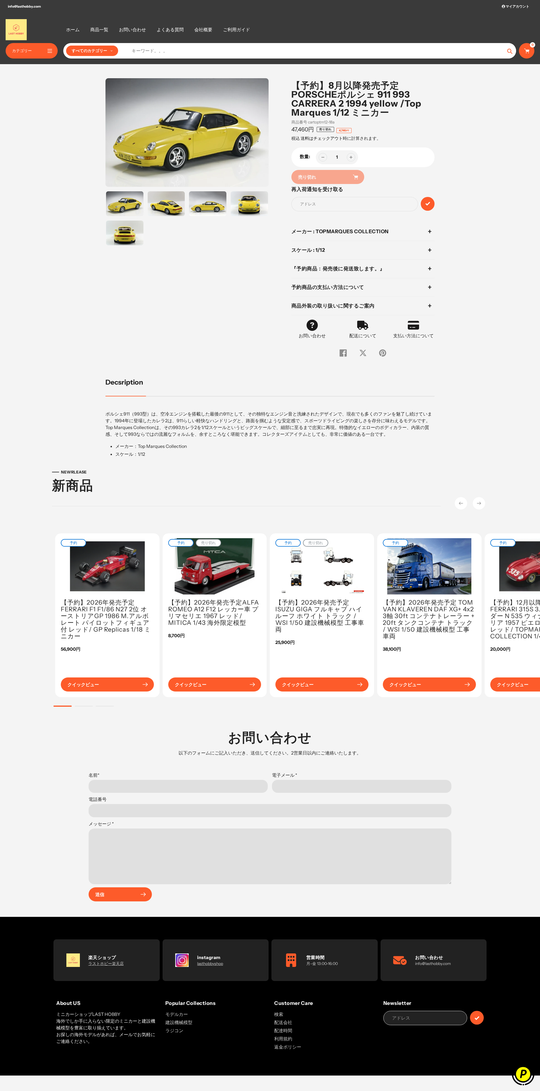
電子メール (284, 775)
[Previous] (461, 503)
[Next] (479, 503)
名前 (94, 775)
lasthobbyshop (210, 963)
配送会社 (283, 1022)
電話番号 (98, 799)
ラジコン (174, 1030)
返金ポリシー (287, 1047)
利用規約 (283, 1038)
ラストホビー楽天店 (106, 963)
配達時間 (283, 1030)
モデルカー (176, 1014)
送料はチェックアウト (322, 138)
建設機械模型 (178, 1022)
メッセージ (101, 824)
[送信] (477, 1018)
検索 (278, 1014)
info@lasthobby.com (24, 6)
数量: (305, 156)
